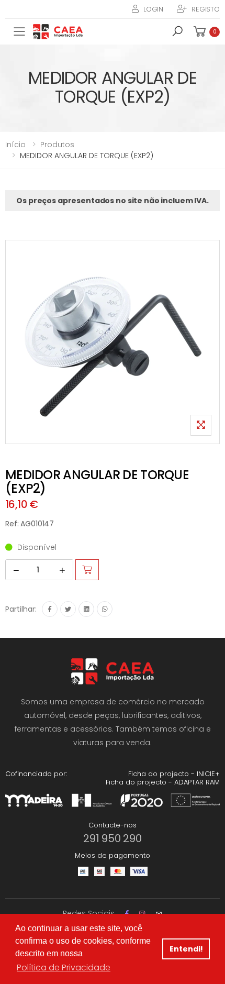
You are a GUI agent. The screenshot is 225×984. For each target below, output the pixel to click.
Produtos (57, 144)
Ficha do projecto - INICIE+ (174, 774)
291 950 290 (112, 838)
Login (153, 9)
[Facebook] (50, 609)
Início (15, 144)
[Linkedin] (86, 609)
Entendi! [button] (186, 949)
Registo (206, 9)
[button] (177, 33)
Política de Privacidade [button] (63, 967)
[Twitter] (68, 609)
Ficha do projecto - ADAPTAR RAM (163, 782)
